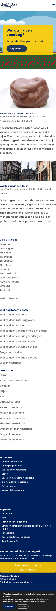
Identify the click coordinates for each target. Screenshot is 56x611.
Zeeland (5, 290)
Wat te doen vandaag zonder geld (21, 336)
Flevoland (6, 265)
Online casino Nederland (15, 482)
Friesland (5, 252)
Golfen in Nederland (12, 439)
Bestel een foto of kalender (16, 537)
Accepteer (9, 606)
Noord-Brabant (9, 281)
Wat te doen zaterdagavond (17, 320)
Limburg (5, 286)
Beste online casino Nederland (18, 477)
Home (3, 375)
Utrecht (4, 269)
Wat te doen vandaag (16, 116)
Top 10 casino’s (10, 541)
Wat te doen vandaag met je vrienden (23, 330)
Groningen (6, 248)
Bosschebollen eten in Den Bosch (18, 113)
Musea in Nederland (12, 412)
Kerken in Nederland (12, 407)
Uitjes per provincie (12, 465)
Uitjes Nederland (10, 402)
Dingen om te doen (11, 352)
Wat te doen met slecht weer (18, 341)
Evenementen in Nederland (16, 429)
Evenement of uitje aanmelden (28, 567)
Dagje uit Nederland (12, 434)
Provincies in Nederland (14, 380)
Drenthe (5, 244)
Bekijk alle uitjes (9, 298)
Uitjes (3, 391)
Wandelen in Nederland (14, 418)
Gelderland (6, 261)
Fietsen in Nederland (12, 423)
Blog (2, 396)
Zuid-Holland (8, 273)
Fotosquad (8, 532)
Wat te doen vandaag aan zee (18, 347)
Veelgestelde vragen (13, 490)
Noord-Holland (9, 277)
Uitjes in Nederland (12, 461)
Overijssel (6, 256)
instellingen (40, 601)
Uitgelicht (6, 385)
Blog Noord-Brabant (21, 121)
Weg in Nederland (10, 363)
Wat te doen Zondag (12, 325)
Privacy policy (9, 486)
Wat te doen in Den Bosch (14, 186)
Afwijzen (22, 606)
